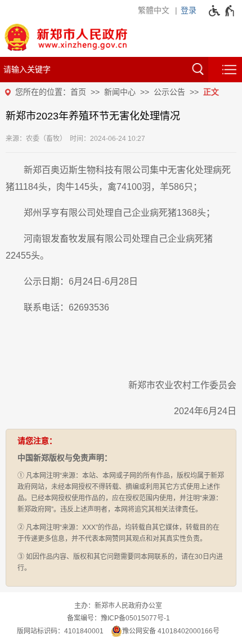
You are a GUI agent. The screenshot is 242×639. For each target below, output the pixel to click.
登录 (188, 10)
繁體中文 (153, 10)
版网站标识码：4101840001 (60, 631)
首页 (78, 91)
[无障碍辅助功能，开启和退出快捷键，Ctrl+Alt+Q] (222, 10)
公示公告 (169, 91)
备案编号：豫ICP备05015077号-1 (118, 618)
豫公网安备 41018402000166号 (170, 631)
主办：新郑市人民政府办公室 (118, 606)
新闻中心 (120, 91)
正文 (211, 91)
